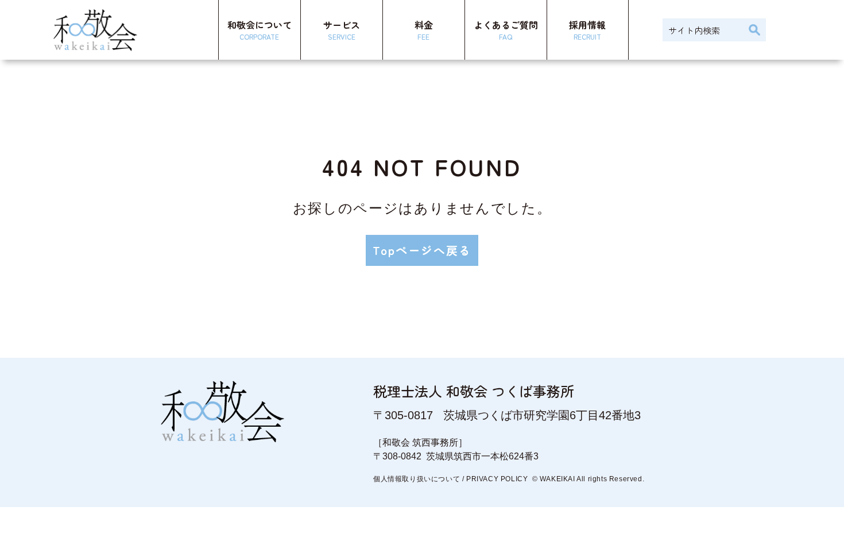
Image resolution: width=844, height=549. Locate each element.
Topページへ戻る (422, 250)
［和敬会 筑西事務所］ (420, 442)
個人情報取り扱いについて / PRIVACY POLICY (450, 479)
